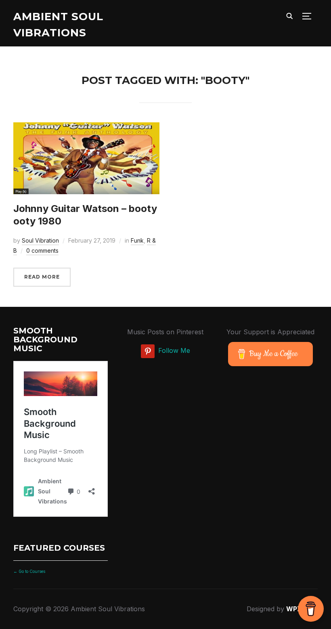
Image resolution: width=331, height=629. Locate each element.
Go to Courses (31, 571)
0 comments (42, 250)
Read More (42, 277)
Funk (137, 240)
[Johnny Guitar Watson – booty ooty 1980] (86, 128)
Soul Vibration (40, 240)
